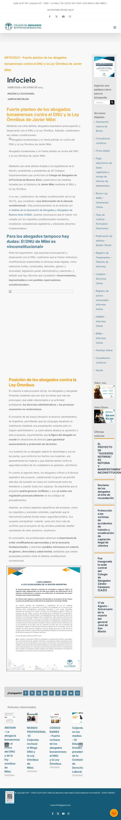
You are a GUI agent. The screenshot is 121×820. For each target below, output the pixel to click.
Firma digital (103, 150)
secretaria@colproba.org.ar (60, 9)
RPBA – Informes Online (101, 338)
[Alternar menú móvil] (115, 27)
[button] (6, 745)
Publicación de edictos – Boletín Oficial (104, 241)
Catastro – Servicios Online (101, 279)
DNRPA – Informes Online (101, 321)
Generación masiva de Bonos (102, 126)
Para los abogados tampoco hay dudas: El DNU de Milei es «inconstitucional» (38, 241)
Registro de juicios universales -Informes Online (103, 300)
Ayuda (99, 370)
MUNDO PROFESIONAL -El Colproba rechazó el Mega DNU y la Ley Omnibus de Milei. (36, 747)
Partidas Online (104, 350)
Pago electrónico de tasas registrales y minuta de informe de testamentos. (104, 172)
